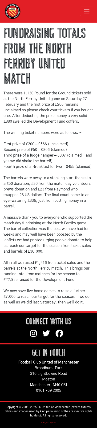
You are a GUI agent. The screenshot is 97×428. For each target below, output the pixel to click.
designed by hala (48, 423)
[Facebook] (61, 335)
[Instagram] (36, 335)
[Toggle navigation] (86, 11)
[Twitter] (49, 335)
